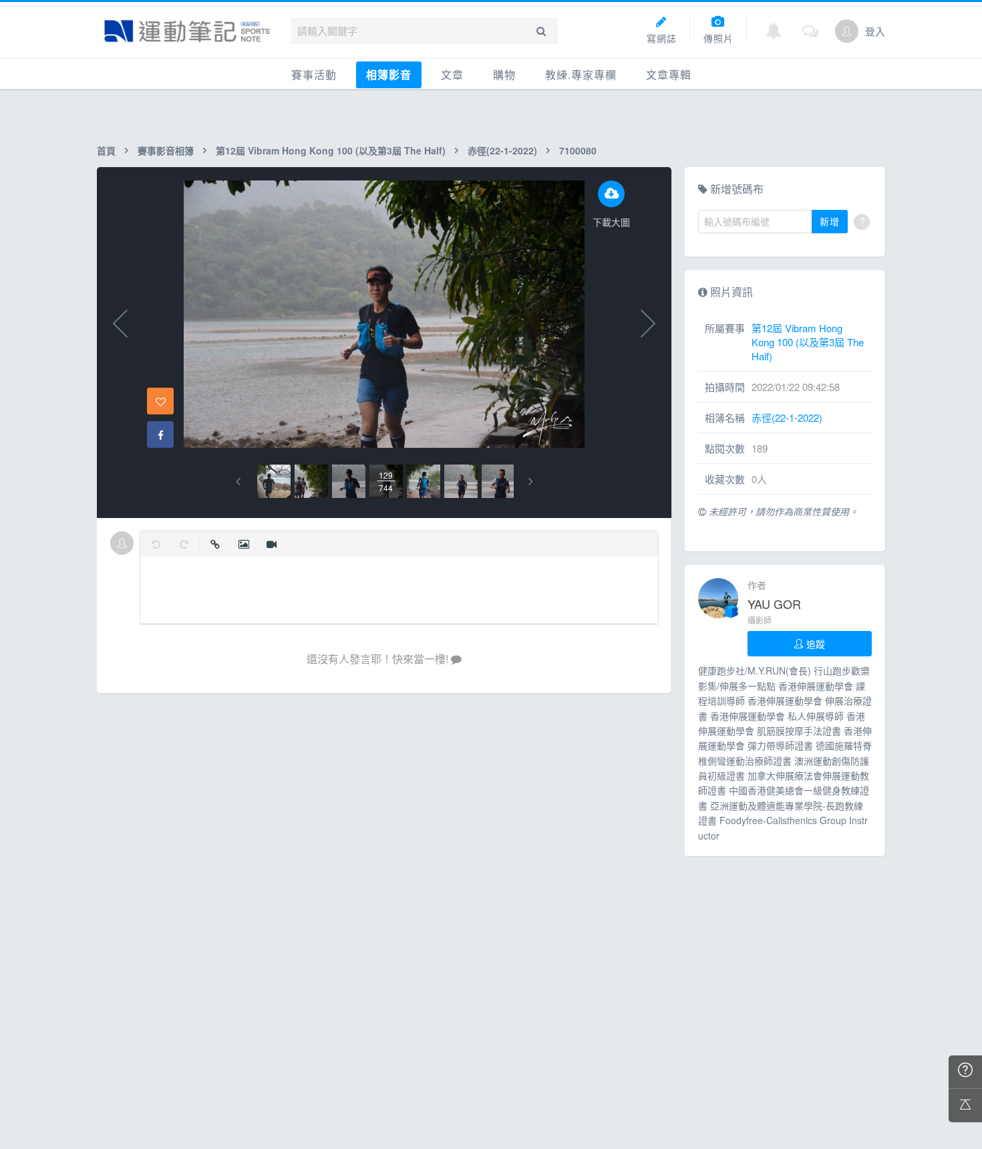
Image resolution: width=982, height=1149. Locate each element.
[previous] (238, 481)
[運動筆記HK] (187, 31)
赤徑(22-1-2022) (502, 150)
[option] (274, 481)
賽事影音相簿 (166, 150)
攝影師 (760, 620)
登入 (875, 31)
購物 (504, 74)
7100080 (578, 150)
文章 (452, 74)
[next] (530, 481)
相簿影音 (389, 74)
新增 (830, 221)
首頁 (106, 150)
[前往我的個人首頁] (846, 31)
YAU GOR (774, 603)
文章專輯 (668, 74)
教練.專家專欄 (581, 74)
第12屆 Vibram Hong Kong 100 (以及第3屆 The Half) (331, 150)
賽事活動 (314, 74)
